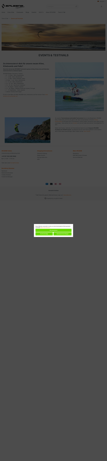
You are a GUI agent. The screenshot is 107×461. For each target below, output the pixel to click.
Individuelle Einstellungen (62, 233)
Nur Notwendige (44, 233)
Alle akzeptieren (53, 230)
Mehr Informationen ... (46, 227)
